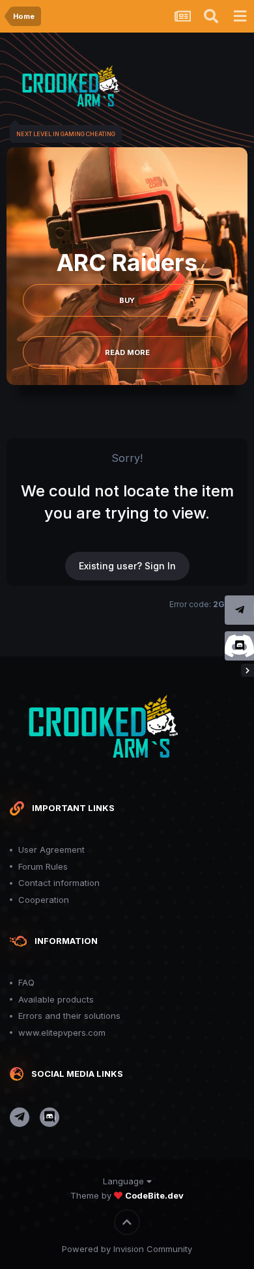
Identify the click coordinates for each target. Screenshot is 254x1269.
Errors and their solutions (69, 1015)
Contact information (59, 882)
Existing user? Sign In (127, 565)
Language (125, 1181)
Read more (127, 352)
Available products (56, 999)
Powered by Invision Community (127, 1249)
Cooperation (43, 899)
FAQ (26, 982)
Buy (127, 300)
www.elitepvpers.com (62, 1032)
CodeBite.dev (154, 1195)
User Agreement (51, 849)
